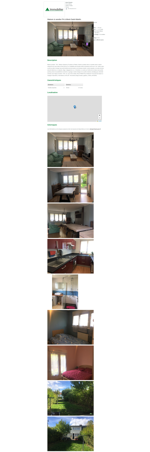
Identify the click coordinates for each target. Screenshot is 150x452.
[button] (75, 107)
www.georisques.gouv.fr (95, 129)
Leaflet (99, 121)
